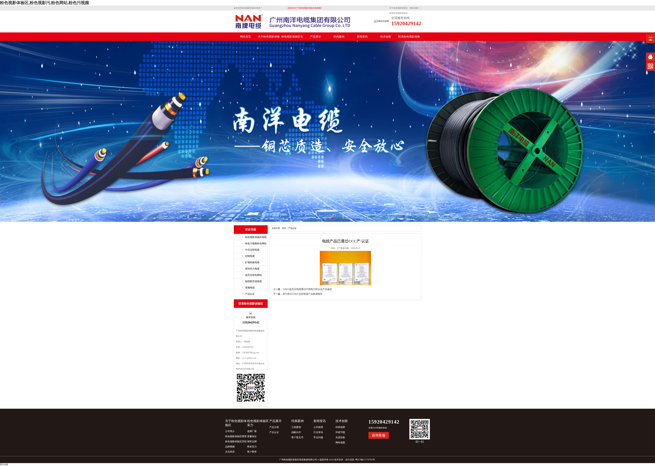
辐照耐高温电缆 (253, 281)
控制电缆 (250, 256)
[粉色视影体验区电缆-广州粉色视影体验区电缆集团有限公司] (293, 29)
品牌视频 (230, 446)
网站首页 (245, 36)
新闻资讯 (362, 36)
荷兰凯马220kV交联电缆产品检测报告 (303, 294)
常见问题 (318, 437)
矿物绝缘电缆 (252, 262)
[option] (327, 131)
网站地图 (414, 8)
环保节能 (340, 432)
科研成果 (340, 427)
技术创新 (385, 36)
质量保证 (252, 436)
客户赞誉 (252, 451)
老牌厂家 (252, 431)
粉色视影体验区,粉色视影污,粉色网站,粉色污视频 (44, 3)
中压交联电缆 (252, 250)
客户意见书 (297, 437)
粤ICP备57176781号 (365, 459)
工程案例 (296, 427)
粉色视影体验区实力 (292, 38)
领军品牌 (252, 441)
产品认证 (250, 294)
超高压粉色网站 (253, 275)
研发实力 (252, 446)
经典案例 (338, 36)
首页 (284, 228)
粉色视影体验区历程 (236, 441)
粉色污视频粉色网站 (256, 243)
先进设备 (340, 437)
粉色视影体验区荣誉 (236, 436)
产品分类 (274, 427)
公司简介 (230, 431)
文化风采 (230, 451)
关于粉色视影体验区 (398, 8)
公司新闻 (318, 427)
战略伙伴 (296, 432)
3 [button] (338, 218)
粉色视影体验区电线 (256, 237)
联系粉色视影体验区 (398, 13)
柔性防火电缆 (252, 268)
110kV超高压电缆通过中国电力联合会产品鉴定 (307, 289)
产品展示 (315, 36)
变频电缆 (250, 287)
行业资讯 (318, 432)
